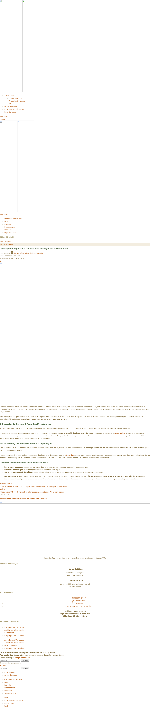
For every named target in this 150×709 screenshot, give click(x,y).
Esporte (8, 241)
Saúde (10, 244)
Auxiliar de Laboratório (14, 630)
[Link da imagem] (75, 503)
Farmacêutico (10, 633)
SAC (10, 104)
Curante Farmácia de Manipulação (28, 253)
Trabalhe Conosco (17, 101)
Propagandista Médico (14, 635)
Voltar (2, 489)
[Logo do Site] (11, 91)
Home (2, 241)
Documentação (15, 98)
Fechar (3, 665)
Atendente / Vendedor (14, 627)
